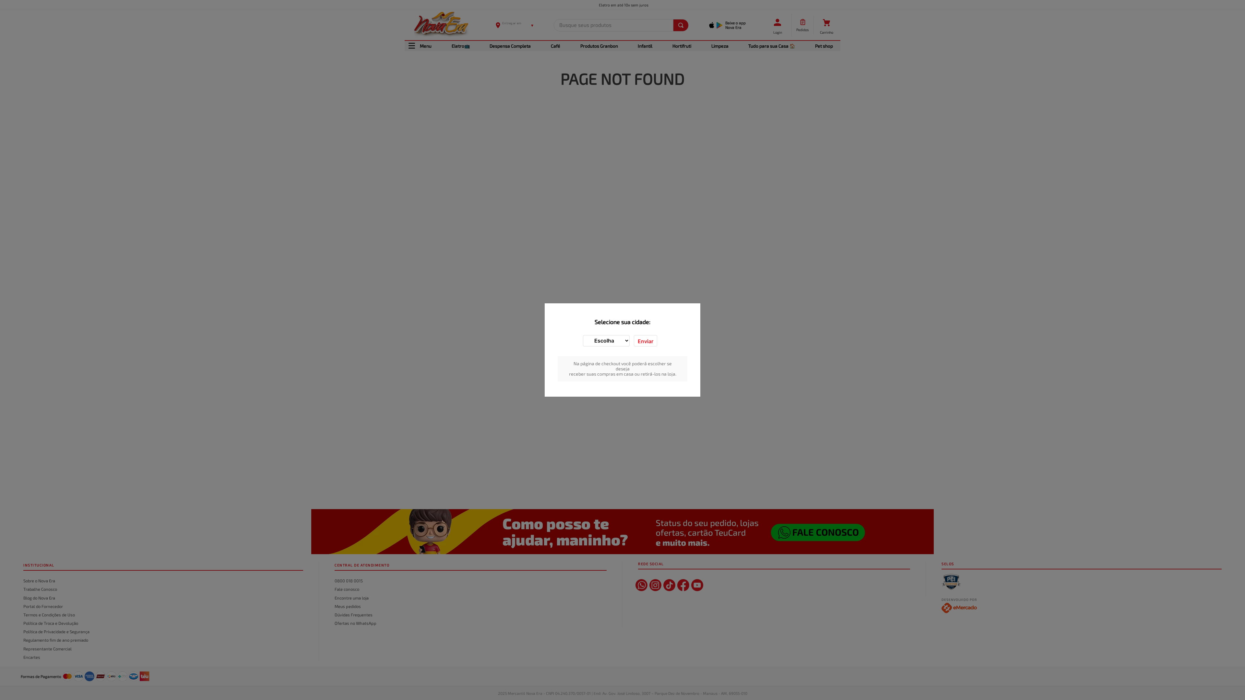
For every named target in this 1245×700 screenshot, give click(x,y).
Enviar (645, 341)
